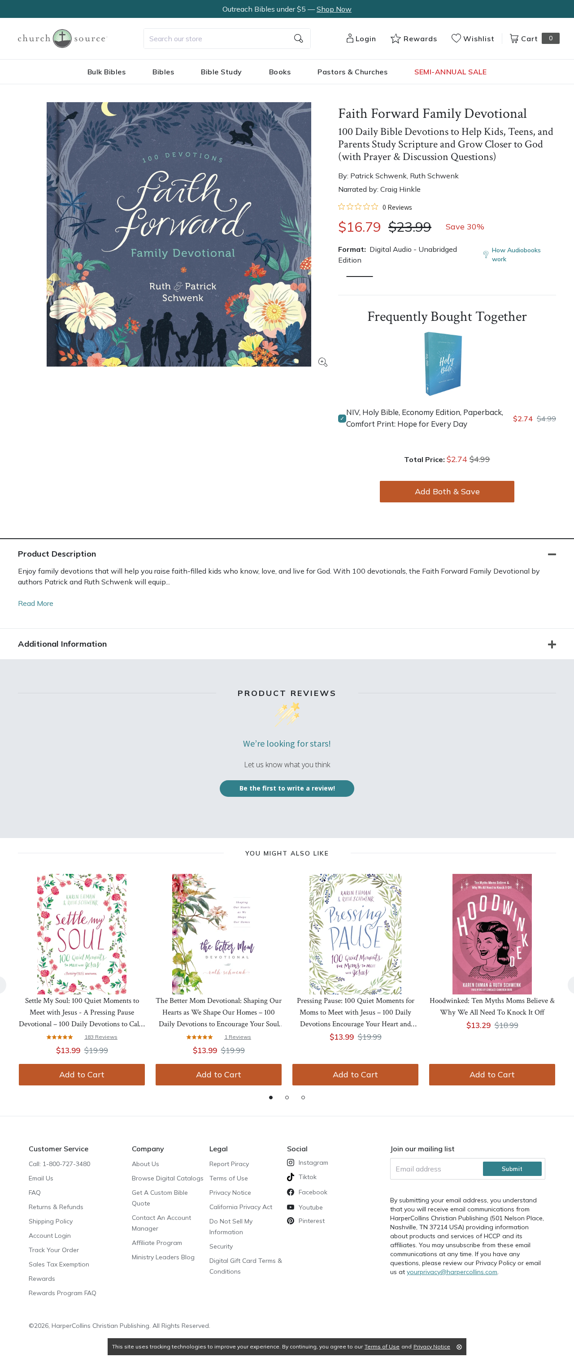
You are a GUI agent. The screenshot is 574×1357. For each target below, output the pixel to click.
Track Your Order (54, 1250)
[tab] (271, 1097)
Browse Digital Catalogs (168, 1178)
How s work (516, 254)
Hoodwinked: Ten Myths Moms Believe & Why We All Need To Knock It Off (492, 1006)
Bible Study (221, 71)
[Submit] (298, 38)
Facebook (313, 1192)
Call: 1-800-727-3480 (59, 1164)
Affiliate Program (157, 1243)
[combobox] (227, 38)
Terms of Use (228, 1178)
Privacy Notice (230, 1192)
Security (221, 1246)
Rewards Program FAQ (62, 1293)
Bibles (163, 71)
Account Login (50, 1236)
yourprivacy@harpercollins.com (452, 1272)
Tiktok (308, 1177)
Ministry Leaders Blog (163, 1257)
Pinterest (312, 1221)
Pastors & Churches (352, 71)
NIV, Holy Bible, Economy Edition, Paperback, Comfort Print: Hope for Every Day (424, 417)
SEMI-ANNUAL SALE (450, 71)
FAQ (35, 1192)
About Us (145, 1164)
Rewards (42, 1279)
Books (280, 71)
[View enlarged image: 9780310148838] (178, 234)
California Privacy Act (240, 1207)
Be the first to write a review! (287, 788)
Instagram (313, 1162)
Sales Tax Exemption (59, 1264)
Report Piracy (229, 1164)
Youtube (311, 1207)
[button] (359, 276)
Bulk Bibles (106, 71)
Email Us (41, 1178)
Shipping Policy (51, 1221)
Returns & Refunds (56, 1207)
